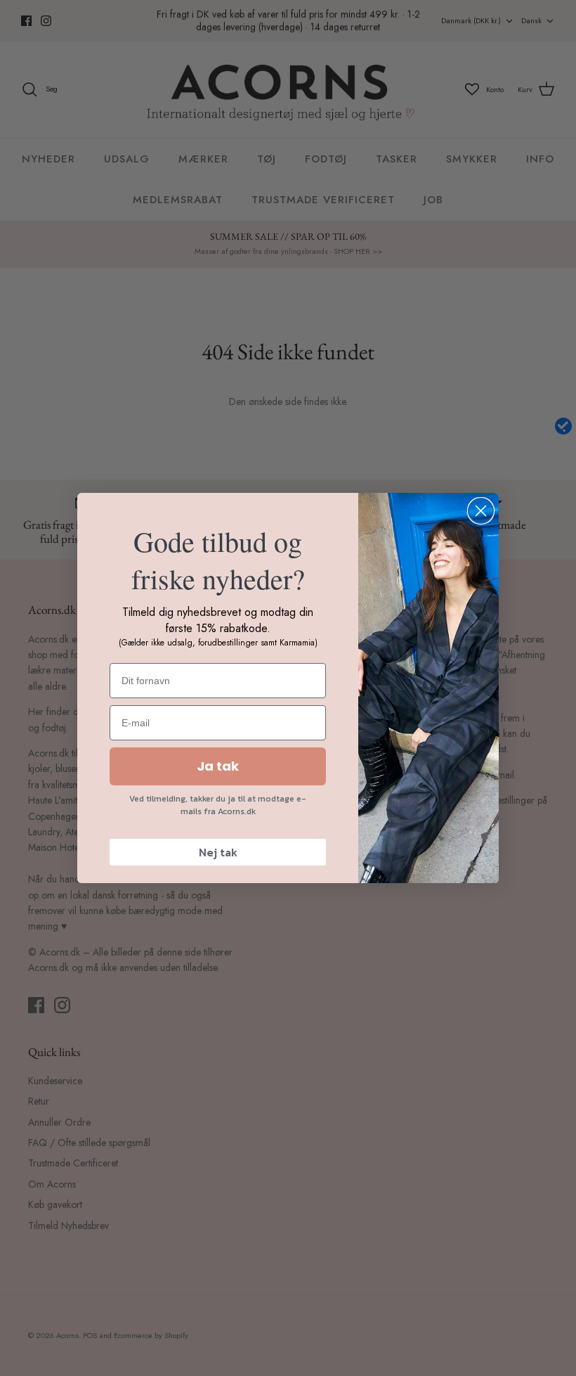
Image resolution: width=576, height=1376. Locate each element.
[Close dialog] (481, 511)
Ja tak (218, 766)
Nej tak (218, 852)
